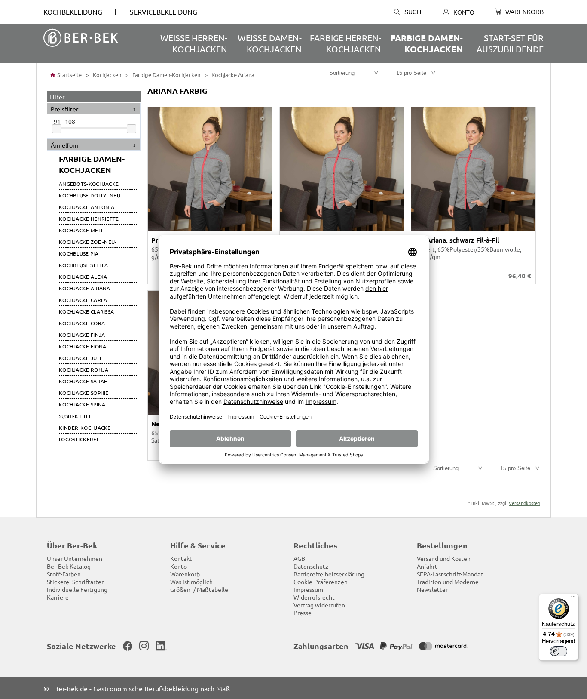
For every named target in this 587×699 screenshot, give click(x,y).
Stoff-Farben (64, 574)
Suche (414, 12)
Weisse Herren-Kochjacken (193, 43)
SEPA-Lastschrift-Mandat (450, 574)
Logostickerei (78, 439)
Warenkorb (185, 574)
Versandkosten (524, 502)
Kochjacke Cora (82, 323)
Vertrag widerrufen (319, 605)
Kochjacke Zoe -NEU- (88, 241)
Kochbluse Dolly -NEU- (90, 195)
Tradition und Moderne (448, 581)
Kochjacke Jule (81, 357)
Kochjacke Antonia (86, 206)
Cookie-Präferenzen (321, 581)
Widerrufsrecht (314, 597)
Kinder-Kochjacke (85, 427)
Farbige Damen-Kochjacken (427, 43)
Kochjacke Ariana (232, 74)
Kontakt (181, 558)
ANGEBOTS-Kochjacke (89, 183)
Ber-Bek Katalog (69, 566)
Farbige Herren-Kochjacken (345, 43)
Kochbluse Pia (78, 253)
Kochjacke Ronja (84, 369)
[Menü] (573, 599)
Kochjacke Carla (83, 299)
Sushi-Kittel (75, 416)
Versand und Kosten (444, 558)
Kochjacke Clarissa (86, 311)
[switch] (558, 651)
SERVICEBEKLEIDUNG (163, 11)
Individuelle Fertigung (77, 589)
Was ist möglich (191, 581)
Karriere (58, 597)
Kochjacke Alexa (83, 276)
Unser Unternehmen (74, 558)
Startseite (69, 74)
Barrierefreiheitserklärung (329, 574)
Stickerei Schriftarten (76, 581)
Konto (463, 12)
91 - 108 (64, 121)
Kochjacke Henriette (89, 218)
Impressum (308, 589)
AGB (299, 558)
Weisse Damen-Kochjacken (270, 43)
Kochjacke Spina (82, 404)
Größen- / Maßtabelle (199, 589)
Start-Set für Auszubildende (510, 43)
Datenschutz (311, 566)
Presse (303, 612)
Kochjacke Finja (82, 334)
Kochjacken (106, 74)
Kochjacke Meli (80, 230)
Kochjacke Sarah (83, 381)
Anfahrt (427, 566)
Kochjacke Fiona (83, 346)
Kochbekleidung (72, 11)
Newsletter (432, 589)
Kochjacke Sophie (84, 392)
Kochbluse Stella (83, 265)
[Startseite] (80, 38)
